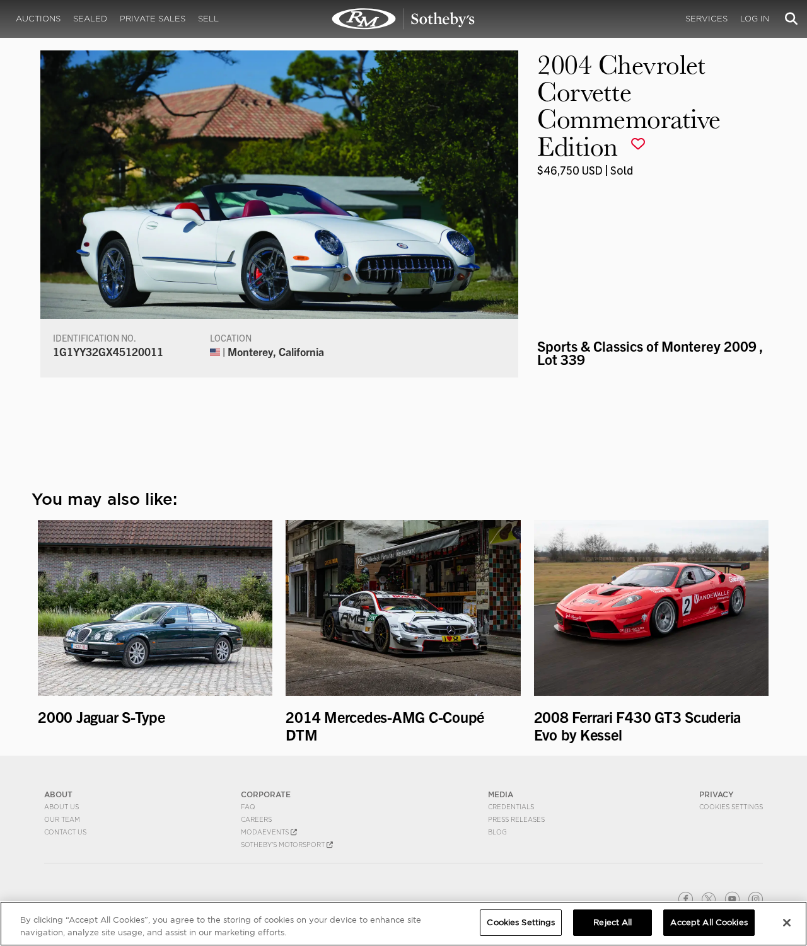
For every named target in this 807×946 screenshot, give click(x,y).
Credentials (511, 806)
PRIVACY (716, 794)
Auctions (38, 18)
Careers (256, 819)
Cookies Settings (731, 806)
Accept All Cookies (708, 922)
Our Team (62, 819)
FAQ (248, 806)
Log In (754, 18)
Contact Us (65, 832)
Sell (208, 18)
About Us (61, 806)
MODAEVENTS (266, 832)
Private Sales (152, 18)
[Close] (787, 923)
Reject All (612, 922)
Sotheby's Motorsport (284, 844)
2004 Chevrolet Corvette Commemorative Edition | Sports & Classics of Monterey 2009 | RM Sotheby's (403, 19)
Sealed (90, 18)
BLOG (497, 832)
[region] (403, 923)
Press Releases (516, 819)
